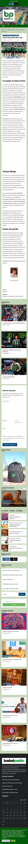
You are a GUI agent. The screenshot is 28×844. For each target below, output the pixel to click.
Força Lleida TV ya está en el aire (10, 588)
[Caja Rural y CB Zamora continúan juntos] (4, 524)
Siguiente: (13, 295)
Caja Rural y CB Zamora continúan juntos (14, 525)
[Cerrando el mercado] (4, 532)
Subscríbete (14, 604)
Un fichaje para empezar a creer (10, 584)
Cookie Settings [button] (6, 840)
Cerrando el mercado (14, 533)
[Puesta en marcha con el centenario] (4, 516)
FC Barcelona (12, 515)
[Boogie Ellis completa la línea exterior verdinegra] (14, 340)
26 (10, 818)
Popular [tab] (12, 511)
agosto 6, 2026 (6, 353)
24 (3, 818)
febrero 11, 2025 (7, 40)
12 (10, 812)
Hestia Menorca (12, 538)
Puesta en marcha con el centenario (11, 570)
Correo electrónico (18, 421)
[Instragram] (12, 4)
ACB (4, 319)
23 (24, 815)
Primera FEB (20, 523)
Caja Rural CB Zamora (13, 523)
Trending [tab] (19, 511)
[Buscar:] (11, 594)
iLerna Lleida (13, 546)
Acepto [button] (13, 840)
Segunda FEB (19, 531)
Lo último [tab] (5, 511)
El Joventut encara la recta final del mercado (14, 323)
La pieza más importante (9, 377)
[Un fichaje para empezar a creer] (4, 540)
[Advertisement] (15, 156)
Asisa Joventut (6, 35)
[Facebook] (10, 4)
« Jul (3, 824)
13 (14, 812)
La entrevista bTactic (7, 501)
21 (17, 815)
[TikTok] (18, 4)
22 (21, 815)
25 (7, 818)
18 (7, 815)
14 (17, 812)
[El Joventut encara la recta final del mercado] (14, 313)
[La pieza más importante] (14, 366)
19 (10, 815)
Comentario (6, 401)
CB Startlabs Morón (13, 531)
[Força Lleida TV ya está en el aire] (4, 548)
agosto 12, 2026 (6, 324)
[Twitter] (15, 4)
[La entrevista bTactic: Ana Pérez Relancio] (14, 498)
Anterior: (5, 290)
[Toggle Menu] (3, 26)
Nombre (5, 420)
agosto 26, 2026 (6, 633)
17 (3, 815)
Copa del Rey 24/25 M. (14, 35)
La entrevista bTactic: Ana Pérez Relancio (14, 503)
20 (14, 815)
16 (24, 812)
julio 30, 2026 (6, 378)
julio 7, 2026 (6, 505)
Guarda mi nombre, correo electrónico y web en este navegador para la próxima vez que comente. (14, 438)
